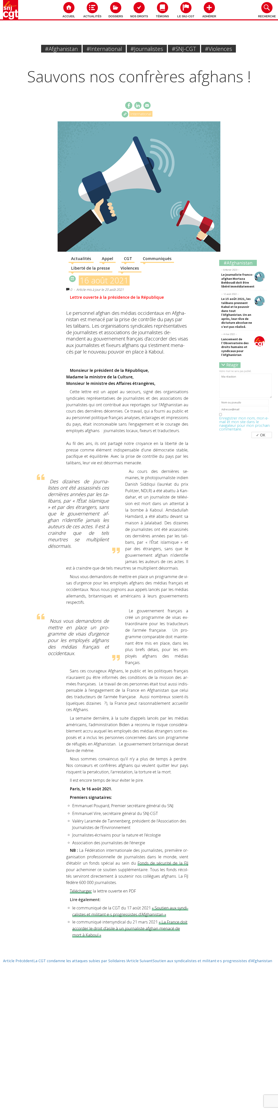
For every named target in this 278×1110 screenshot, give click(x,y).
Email (147, 105)
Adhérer (209, 16)
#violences (218, 49)
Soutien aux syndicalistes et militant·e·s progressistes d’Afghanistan (199, 960)
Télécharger (81, 891)
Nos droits (139, 16)
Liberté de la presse (90, 268)
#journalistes (146, 49)
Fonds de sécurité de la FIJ (163, 863)
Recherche (267, 16)
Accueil (68, 16)
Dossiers (115, 16)
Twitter (137, 105)
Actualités (92, 16)
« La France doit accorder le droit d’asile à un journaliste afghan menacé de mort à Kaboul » (129, 928)
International (140, 113)
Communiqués (157, 258)
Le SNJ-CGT (185, 16)
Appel (107, 258)
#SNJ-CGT (184, 49)
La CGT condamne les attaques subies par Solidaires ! (65, 960)
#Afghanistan (61, 49)
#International (104, 49)
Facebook (128, 105)
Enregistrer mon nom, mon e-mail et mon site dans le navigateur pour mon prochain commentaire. (244, 423)
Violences (129, 268)
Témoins (162, 16)
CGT (128, 258)
